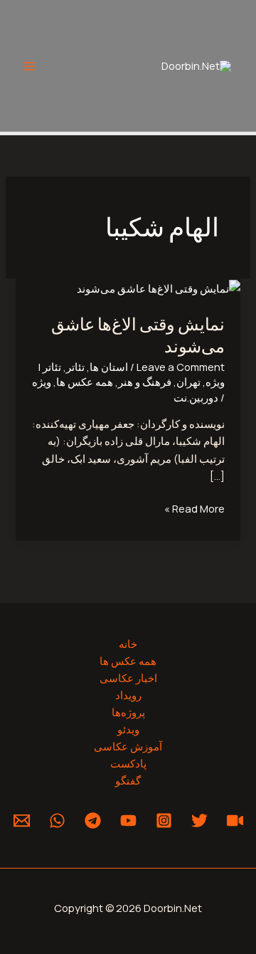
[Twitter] (199, 820)
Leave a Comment (181, 367)
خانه (128, 643)
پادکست (128, 763)
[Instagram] (164, 820)
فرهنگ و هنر (144, 381)
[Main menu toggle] (29, 66)
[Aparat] (235, 820)
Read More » (194, 507)
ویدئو (128, 729)
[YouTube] (128, 820)
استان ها (109, 367)
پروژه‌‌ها (128, 712)
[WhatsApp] (57, 820)
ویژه (41, 381)
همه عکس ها (84, 381)
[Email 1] (22, 820)
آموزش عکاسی (128, 746)
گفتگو (128, 780)
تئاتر (75, 367)
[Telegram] (93, 820)
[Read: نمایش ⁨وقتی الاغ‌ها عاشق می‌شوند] (158, 287)
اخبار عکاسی (128, 678)
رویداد (128, 695)
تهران (188, 381)
